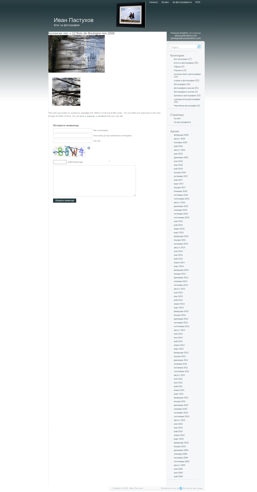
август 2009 (179, 465)
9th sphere (187, 488)
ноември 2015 (180, 210)
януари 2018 (180, 172)
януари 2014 (180, 274)
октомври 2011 (181, 367)
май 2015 (178, 225)
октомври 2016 (181, 195)
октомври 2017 (181, 176)
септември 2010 (181, 416)
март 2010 (179, 439)
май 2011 (178, 386)
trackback (102, 116)
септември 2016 (181, 199)
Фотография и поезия (184, 92)
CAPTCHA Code (75, 162)
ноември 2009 (180, 454)
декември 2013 (181, 277)
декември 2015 (181, 206)
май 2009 (178, 476)
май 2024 (178, 146)
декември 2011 (181, 360)
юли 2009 (178, 469)
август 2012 (179, 330)
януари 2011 (180, 401)
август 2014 (179, 247)
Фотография (180, 84)
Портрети (178, 70)
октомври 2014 (181, 244)
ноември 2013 (180, 281)
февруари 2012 (181, 352)
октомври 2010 (181, 413)
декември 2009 (181, 450)
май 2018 (178, 169)
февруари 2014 (181, 270)
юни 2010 (178, 428)
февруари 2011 (181, 397)
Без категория (180, 59)
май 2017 (178, 180)
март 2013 (179, 307)
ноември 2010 (180, 409)
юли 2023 (178, 154)
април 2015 (179, 229)
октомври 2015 (181, 214)
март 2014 (179, 266)
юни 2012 (178, 337)
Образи (177, 66)
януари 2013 (180, 315)
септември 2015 (181, 217)
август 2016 (179, 202)
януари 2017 (180, 187)
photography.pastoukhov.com (186, 38)
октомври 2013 (181, 285)
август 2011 (179, 375)
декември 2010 (181, 405)
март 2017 (179, 184)
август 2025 (179, 139)
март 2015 (179, 232)
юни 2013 (178, 296)
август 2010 (179, 420)
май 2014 (178, 259)
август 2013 (179, 289)
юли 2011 (178, 379)
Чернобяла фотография (185, 106)
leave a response (87, 116)
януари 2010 (180, 446)
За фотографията (182, 2)
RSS (197, 2)
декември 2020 (181, 157)
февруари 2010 (181, 443)
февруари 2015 (181, 236)
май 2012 (178, 341)
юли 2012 (178, 334)
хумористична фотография (187, 99)
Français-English (179, 33)
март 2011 (178, 394)
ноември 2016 (180, 191)
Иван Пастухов (74, 20)
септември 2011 (181, 371)
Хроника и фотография (185, 95)
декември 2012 (181, 319)
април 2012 (179, 345)
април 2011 (179, 390)
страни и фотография (184, 80)
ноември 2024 (180, 142)
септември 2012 (181, 326)
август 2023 (179, 150)
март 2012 (179, 349)
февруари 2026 (181, 135)
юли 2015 (178, 221)
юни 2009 (178, 473)
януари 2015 (180, 240)
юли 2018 (178, 161)
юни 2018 (178, 165)
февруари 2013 (181, 311)
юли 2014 (178, 251)
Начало (154, 2)
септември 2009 (181, 461)
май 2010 (178, 431)
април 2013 (179, 304)
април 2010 (179, 435)
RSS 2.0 (62, 116)
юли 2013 (178, 292)
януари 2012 (180, 356)
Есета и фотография (184, 63)
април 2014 (179, 262)
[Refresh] (89, 148)
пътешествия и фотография (187, 74)
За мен (165, 2)
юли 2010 (178, 424)
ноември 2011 (180, 364)
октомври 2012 (181, 322)
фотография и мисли (184, 88)
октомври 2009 (181, 458)
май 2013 (178, 300)
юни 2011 (178, 382)
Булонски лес (58, 33)
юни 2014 (178, 255)
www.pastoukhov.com (186, 35)
